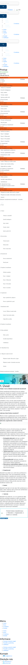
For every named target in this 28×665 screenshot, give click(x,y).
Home (6, 18)
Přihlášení (10, 9)
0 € (19, 9)
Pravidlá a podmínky (8, 643)
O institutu (16, 23)
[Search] (3, 7)
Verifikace (8, 26)
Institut (7, 22)
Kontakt (7, 25)
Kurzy (6, 20)
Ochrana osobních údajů (9, 641)
